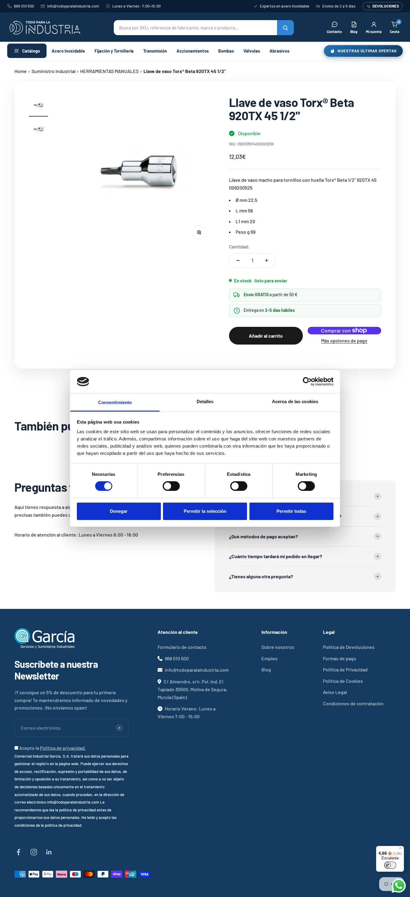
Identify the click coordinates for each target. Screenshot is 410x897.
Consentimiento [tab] (115, 402)
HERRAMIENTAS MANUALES (109, 71)
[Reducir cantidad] (238, 260)
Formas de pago (339, 658)
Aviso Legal (335, 692)
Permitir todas (291, 511)
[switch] (171, 486)
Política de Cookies (343, 681)
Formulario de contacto (182, 647)
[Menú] (400, 849)
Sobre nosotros (277, 647)
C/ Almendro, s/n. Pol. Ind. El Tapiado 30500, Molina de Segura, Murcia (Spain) (192, 689)
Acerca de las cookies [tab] (295, 401)
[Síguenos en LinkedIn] (49, 852)
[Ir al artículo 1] (38, 106)
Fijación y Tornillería (114, 50)
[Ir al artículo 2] (38, 130)
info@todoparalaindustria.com (73, 6)
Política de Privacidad (345, 669)
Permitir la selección (205, 511)
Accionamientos (192, 50)
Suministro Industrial (54, 71)
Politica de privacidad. (63, 748)
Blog (266, 669)
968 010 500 (24, 6)
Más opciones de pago (344, 340)
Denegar (119, 511)
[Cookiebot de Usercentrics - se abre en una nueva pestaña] (307, 381)
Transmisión (155, 50)
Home (20, 71)
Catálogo (31, 50)
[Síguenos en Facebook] (18, 852)
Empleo (269, 658)
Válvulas (251, 50)
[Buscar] (285, 27)
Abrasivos (279, 50)
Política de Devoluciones (349, 647)
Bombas (226, 50)
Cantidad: (239, 246)
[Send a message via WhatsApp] (398, 885)
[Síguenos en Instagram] (34, 852)
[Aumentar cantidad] (266, 260)
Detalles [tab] (205, 401)
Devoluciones (385, 6)
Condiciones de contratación (353, 703)
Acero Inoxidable (68, 50)
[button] (204, 27)
